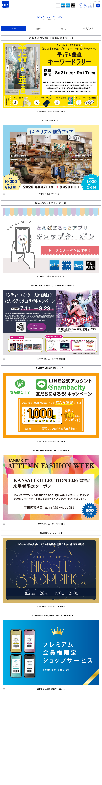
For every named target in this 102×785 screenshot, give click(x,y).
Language (97, 1)
